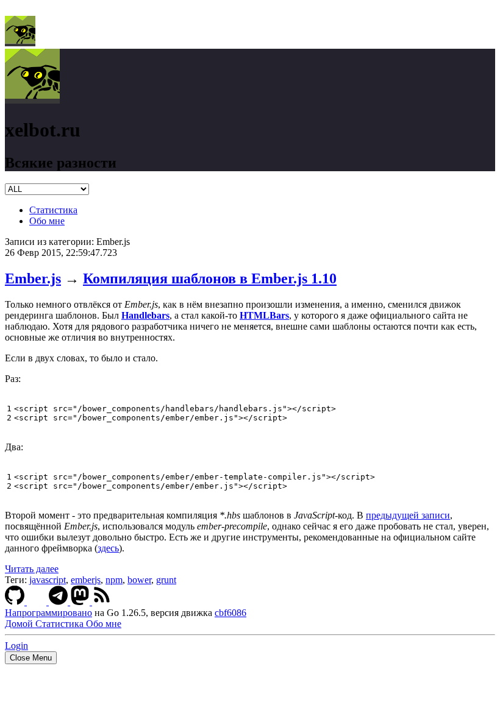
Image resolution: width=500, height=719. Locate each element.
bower (139, 580)
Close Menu (31, 657)
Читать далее (32, 569)
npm (114, 580)
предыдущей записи (408, 515)
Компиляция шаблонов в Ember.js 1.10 (210, 278)
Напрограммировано (48, 612)
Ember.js (33, 278)
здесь (108, 548)
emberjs (86, 580)
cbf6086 (230, 612)
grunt (166, 580)
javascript (47, 580)
